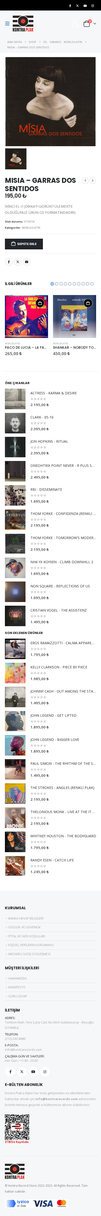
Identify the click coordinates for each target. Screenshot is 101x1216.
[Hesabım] (75, 23)
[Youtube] (85, 5)
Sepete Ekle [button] (40, 303)
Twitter (18, 262)
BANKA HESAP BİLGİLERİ (26, 918)
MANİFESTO (16, 987)
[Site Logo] (23, 23)
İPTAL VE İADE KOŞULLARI (26, 936)
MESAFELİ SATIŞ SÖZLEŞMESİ (29, 954)
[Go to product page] (26, 316)
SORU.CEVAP (17, 996)
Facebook (9, 262)
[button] (9, 24)
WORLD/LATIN (31, 227)
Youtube (33, 1072)
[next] (92, 180)
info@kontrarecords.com (23, 1049)
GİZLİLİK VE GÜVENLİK (24, 927)
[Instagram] (92, 5)
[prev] (85, 180)
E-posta (27, 262)
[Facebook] (70, 5)
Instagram (45, 1072)
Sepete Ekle (27, 244)
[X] (77, 5)
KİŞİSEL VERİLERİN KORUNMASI (31, 945)
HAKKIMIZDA (17, 978)
